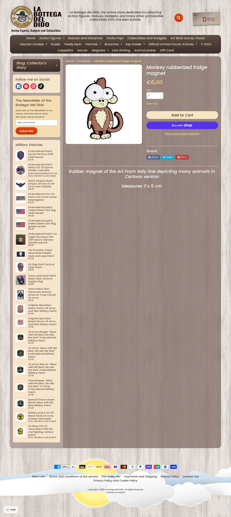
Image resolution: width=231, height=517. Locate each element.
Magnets (101, 50)
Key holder (136, 44)
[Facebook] (19, 86)
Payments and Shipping (140, 476)
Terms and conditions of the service (73, 476)
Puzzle (55, 44)
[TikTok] (41, 86)
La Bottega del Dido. (114, 489)
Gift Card (167, 50)
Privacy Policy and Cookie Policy (115, 481)
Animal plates (145, 50)
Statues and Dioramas (85, 38)
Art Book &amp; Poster (188, 38)
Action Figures (52, 38)
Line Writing (121, 50)
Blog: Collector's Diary (38, 65)
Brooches (114, 44)
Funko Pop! (115, 38)
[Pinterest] (26, 86)
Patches (93, 44)
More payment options (182, 134)
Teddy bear (72, 44)
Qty (148, 90)
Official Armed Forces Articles (173, 44)
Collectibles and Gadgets (147, 38)
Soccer (82, 50)
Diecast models (34, 44)
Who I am (38, 476)
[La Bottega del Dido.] (38, 17)
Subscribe (26, 131)
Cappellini (65, 50)
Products (84, 61)
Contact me (190, 476)
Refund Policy (170, 476)
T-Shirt (206, 44)
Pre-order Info (111, 476)
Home (30, 38)
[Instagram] (33, 86)
